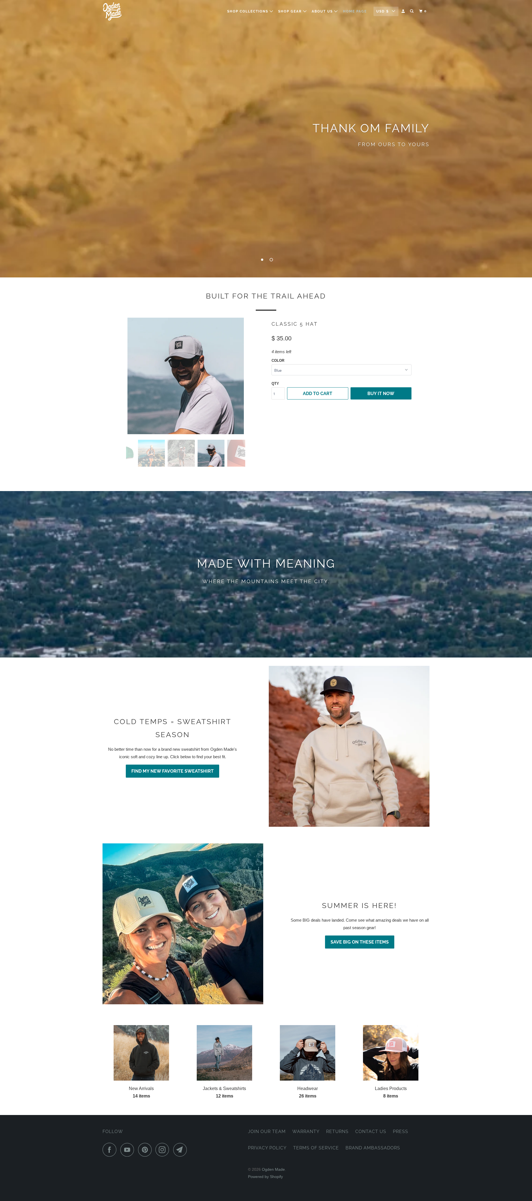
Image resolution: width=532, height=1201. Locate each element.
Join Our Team (267, 1131)
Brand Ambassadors (373, 1148)
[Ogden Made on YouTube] (128, 1150)
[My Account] (403, 11)
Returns (337, 1131)
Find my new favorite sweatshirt (172, 771)
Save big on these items (360, 942)
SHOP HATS (266, 156)
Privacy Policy (267, 1148)
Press (400, 1131)
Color (278, 360)
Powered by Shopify (265, 1176)
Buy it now (380, 393)
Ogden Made (273, 1169)
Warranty (305, 1131)
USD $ (382, 11)
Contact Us (370, 1131)
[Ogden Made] (131, 11)
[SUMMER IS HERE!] (183, 923)
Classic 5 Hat (295, 324)
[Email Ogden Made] (181, 1150)
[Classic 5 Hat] (185, 376)
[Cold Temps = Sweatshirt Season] (349, 746)
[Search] (412, 11)
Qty (275, 383)
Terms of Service (316, 1148)
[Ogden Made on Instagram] (163, 1150)
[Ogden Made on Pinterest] (146, 1150)
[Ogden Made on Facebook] (111, 1150)
